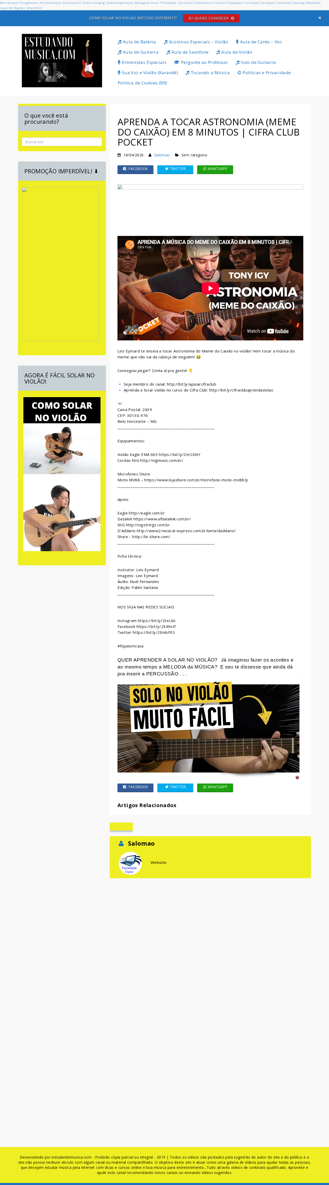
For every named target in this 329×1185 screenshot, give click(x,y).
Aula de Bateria (139, 42)
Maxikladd (313, 3)
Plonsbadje (168, 3)
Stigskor (19, 8)
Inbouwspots (71, 3)
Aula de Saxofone (189, 52)
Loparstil (6, 8)
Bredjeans (268, 3)
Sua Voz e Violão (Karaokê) (149, 72)
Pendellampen (50, 3)
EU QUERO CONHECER (209, 18)
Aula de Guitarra (140, 52)
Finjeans (220, 3)
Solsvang (298, 3)
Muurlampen (9, 3)
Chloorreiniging (93, 3)
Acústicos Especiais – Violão (198, 42)
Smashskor (35, 8)
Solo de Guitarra (258, 62)
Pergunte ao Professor (204, 62)
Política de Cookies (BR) (142, 83)
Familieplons (203, 3)
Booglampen (29, 3)
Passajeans (235, 3)
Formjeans (252, 3)
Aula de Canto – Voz (260, 42)
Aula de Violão (236, 52)
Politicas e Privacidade (266, 72)
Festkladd (284, 3)
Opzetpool (185, 3)
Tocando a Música (210, 72)
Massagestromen (146, 3)
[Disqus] (210, 944)
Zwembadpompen (119, 3)
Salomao (162, 154)
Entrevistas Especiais (143, 62)
